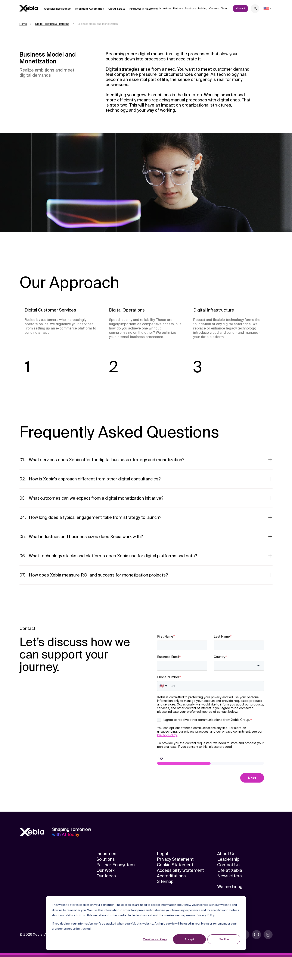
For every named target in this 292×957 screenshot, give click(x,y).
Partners (178, 8)
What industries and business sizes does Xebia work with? (86, 536)
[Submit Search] (255, 9)
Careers (214, 8)
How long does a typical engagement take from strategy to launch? (95, 517)
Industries (165, 8)
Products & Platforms (144, 8)
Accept (189, 939)
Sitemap (165, 881)
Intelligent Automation (89, 8)
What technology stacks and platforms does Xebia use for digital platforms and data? (113, 556)
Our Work (105, 870)
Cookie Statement (175, 865)
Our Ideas (106, 876)
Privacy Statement (175, 859)
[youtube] (256, 934)
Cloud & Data (116, 8)
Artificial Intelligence (57, 8)
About (224, 8)
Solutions (190, 8)
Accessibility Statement (180, 870)
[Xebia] (28, 8)
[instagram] (268, 934)
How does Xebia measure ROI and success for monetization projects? (98, 575)
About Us (226, 853)
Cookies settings (155, 939)
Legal (162, 853)
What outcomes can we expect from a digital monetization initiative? (96, 498)
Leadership (228, 859)
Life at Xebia (229, 870)
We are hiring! (230, 886)
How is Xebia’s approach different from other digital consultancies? (95, 479)
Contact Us (228, 865)
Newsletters (229, 876)
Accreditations (171, 876)
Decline (224, 939)
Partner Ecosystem (115, 865)
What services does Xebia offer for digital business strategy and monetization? (106, 459)
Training (202, 8)
